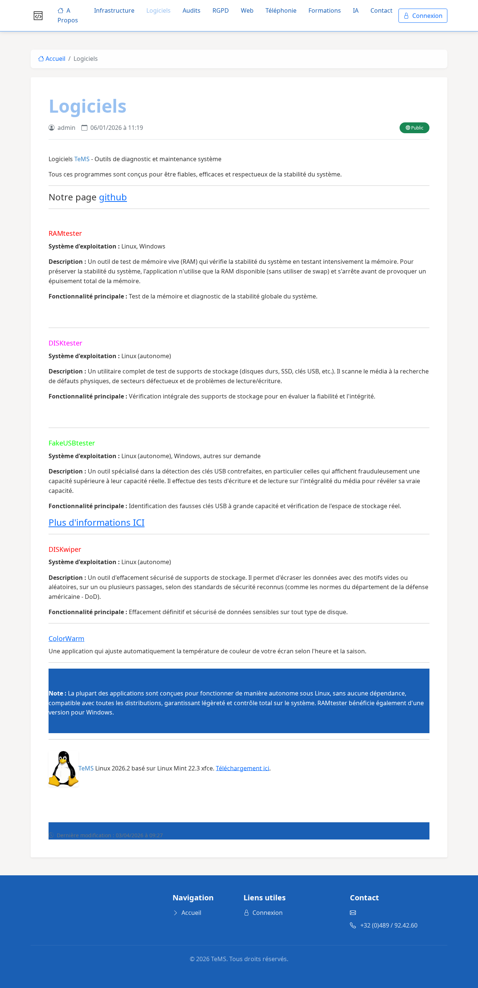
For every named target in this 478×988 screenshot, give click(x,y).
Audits (192, 10)
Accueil (54, 58)
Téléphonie (281, 10)
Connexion (427, 16)
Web (247, 10)
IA (355, 10)
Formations (324, 10)
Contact (381, 10)
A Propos (68, 15)
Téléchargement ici (242, 768)
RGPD (220, 10)
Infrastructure (114, 10)
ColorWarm (66, 638)
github (113, 197)
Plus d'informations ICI (97, 522)
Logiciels (158, 10)
